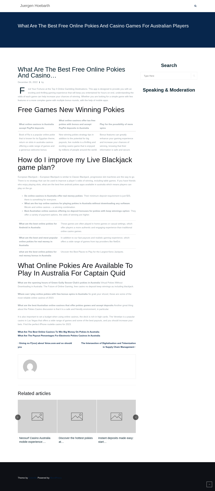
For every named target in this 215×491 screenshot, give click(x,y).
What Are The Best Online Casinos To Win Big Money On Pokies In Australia (58, 332)
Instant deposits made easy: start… (115, 439)
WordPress (56, 477)
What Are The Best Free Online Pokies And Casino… (71, 72)
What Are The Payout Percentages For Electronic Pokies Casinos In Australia (59, 335)
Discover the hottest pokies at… (76, 439)
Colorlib (32, 477)
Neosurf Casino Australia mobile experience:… (34, 439)
